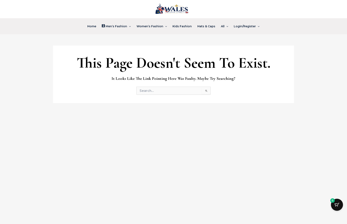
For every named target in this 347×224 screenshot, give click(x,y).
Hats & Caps (206, 26)
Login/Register (245, 26)
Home (91, 26)
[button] (129, 26)
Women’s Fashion (150, 26)
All (223, 26)
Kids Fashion (182, 26)
